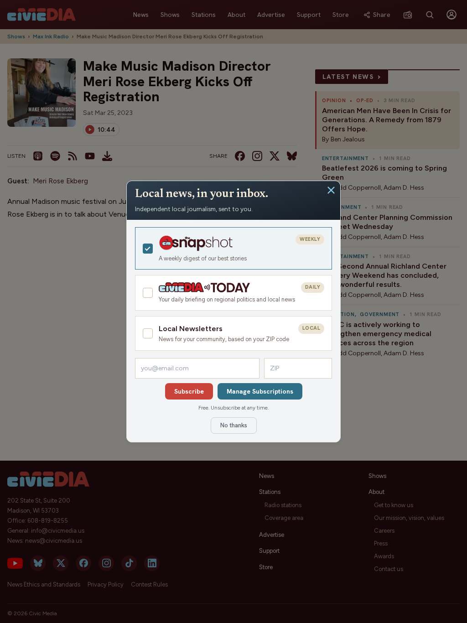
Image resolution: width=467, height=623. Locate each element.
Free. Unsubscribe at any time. (233, 408)
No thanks (233, 425)
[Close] (331, 190)
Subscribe (189, 391)
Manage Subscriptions (260, 391)
